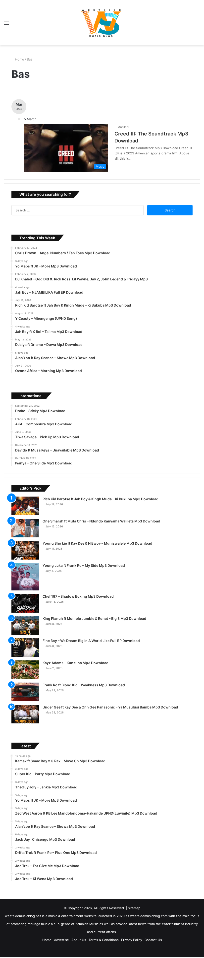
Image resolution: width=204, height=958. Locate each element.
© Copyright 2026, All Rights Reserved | (96, 908)
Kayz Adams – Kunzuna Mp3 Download (75, 663)
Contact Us (153, 940)
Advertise (61, 940)
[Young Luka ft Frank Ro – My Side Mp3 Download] (25, 576)
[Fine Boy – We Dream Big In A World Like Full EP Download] (25, 647)
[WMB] (102, 22)
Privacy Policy (131, 940)
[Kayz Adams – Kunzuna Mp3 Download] (25, 669)
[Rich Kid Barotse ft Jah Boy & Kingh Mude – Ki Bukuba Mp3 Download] (25, 506)
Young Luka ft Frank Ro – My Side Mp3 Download (84, 565)
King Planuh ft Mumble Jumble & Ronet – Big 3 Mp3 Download (94, 618)
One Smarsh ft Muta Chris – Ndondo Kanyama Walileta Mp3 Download (101, 521)
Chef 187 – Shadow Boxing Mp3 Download (78, 596)
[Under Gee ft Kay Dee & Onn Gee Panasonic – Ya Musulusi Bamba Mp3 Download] (25, 714)
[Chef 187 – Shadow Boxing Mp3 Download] (25, 603)
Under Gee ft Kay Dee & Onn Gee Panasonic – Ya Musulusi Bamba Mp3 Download (110, 707)
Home (19, 59)
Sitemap (134, 908)
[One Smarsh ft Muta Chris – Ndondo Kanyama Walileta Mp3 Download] (25, 528)
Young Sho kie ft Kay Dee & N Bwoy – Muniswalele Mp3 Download (97, 543)
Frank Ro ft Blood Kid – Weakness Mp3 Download (84, 685)
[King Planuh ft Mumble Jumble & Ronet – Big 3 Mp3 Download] (25, 625)
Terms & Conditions (104, 940)
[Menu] (6, 24)
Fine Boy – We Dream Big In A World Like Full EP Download (91, 641)
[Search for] (197, 24)
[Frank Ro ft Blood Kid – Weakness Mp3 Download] (25, 692)
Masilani (124, 127)
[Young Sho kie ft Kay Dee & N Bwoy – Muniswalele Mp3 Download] (25, 550)
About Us (78, 940)
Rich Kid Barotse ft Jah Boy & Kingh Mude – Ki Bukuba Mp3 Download (100, 499)
